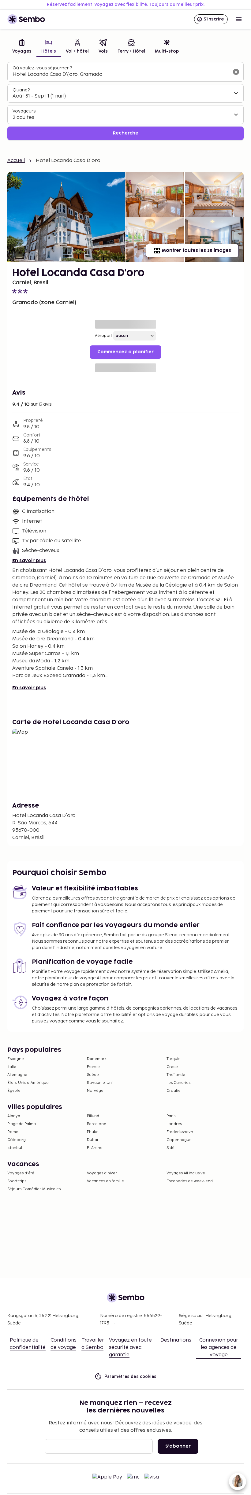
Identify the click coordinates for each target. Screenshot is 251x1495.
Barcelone (96, 1124)
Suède (93, 1075)
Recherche (125, 133)
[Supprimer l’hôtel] (236, 71)
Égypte (14, 1090)
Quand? (21, 90)
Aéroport (103, 335)
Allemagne (17, 1075)
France (93, 1067)
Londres (174, 1124)
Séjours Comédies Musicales (34, 1189)
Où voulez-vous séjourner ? (42, 68)
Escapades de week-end (190, 1181)
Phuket (93, 1132)
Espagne (15, 1059)
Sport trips (16, 1181)
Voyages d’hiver (102, 1173)
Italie (11, 1067)
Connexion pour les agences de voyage (218, 1347)
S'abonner (178, 1446)
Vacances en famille (105, 1181)
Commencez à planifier (125, 352)
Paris (171, 1116)
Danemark (97, 1059)
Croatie (174, 1090)
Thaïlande (176, 1075)
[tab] (21, 46)
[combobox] (121, 75)
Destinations (175, 1340)
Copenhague (179, 1140)
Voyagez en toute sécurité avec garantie (130, 1347)
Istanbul (14, 1148)
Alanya (13, 1116)
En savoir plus (29, 561)
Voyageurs (24, 111)
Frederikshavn (180, 1132)
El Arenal (95, 1148)
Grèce (172, 1067)
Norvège (95, 1090)
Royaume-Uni (100, 1083)
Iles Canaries (178, 1083)
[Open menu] (239, 19)
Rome (12, 1132)
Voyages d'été (20, 1173)
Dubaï (92, 1140)
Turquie (174, 1059)
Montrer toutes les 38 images (196, 250)
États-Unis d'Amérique (28, 1083)
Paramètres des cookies (130, 1376)
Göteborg (16, 1140)
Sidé (170, 1148)
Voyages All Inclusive (186, 1173)
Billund (93, 1116)
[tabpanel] (125, 101)
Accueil (16, 161)
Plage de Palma (21, 1124)
